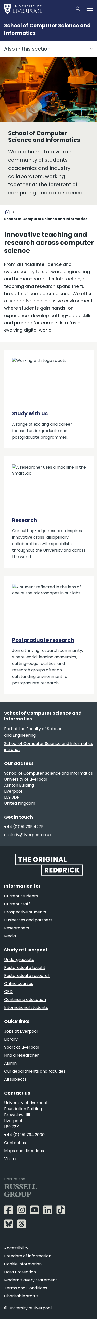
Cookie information (23, 1264)
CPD (8, 991)
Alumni (10, 1063)
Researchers (16, 928)
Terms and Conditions (25, 1288)
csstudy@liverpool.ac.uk (28, 835)
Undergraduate (19, 959)
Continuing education (25, 999)
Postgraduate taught (24, 967)
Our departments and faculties (34, 1071)
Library (11, 1039)
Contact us (15, 1143)
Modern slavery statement (30, 1280)
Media (10, 936)
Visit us (10, 1159)
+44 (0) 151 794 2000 (24, 1135)
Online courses (18, 983)
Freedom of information (27, 1256)
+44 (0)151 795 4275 (24, 827)
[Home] (37, 9)
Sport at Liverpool (21, 1047)
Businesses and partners (28, 920)
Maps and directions (24, 1151)
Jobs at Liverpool (21, 1031)
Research (24, 520)
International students (26, 1007)
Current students (21, 896)
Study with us (30, 413)
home (7, 212)
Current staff (17, 904)
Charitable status (21, 1296)
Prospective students (25, 912)
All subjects (15, 1079)
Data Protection (20, 1272)
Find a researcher (21, 1055)
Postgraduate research (43, 640)
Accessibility (16, 1248)
